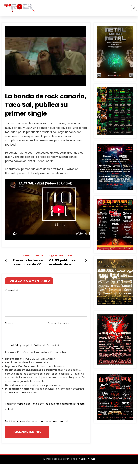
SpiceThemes (88, 458)
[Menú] (124, 8)
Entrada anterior (32, 255)
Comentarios (13, 290)
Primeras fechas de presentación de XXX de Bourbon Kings (26, 263)
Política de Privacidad (46, 345)
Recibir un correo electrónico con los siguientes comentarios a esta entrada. (45, 406)
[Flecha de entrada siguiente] (86, 260)
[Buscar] (134, 8)
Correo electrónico (59, 323)
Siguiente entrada (60, 255)
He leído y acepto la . (34, 345)
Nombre (9, 323)
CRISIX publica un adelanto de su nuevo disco (62, 263)
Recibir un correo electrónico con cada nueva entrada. (37, 421)
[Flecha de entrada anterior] (6, 260)
